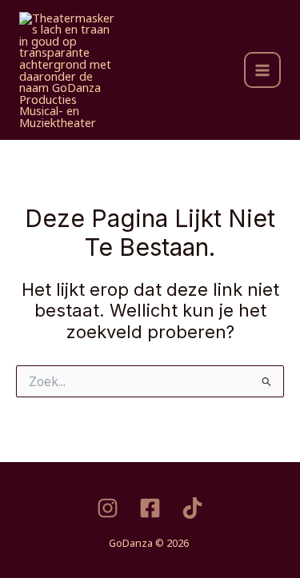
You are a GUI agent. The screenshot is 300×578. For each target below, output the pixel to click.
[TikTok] (192, 508)
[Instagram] (107, 508)
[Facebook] (150, 508)
